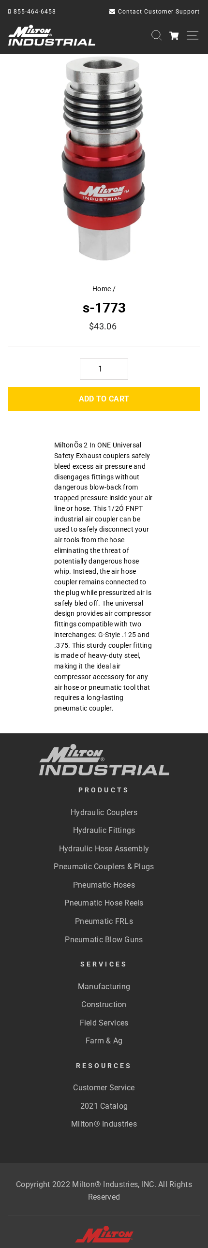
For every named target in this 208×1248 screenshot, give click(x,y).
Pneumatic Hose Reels (103, 902)
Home (101, 289)
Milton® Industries (104, 1124)
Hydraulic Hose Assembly (104, 848)
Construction (103, 1004)
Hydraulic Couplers (104, 812)
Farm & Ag (104, 1040)
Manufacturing (104, 986)
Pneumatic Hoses (104, 885)
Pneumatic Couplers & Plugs (104, 866)
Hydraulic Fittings (104, 830)
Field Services (104, 1022)
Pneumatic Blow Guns (104, 939)
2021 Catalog (104, 1106)
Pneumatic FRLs (104, 921)
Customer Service (103, 1087)
